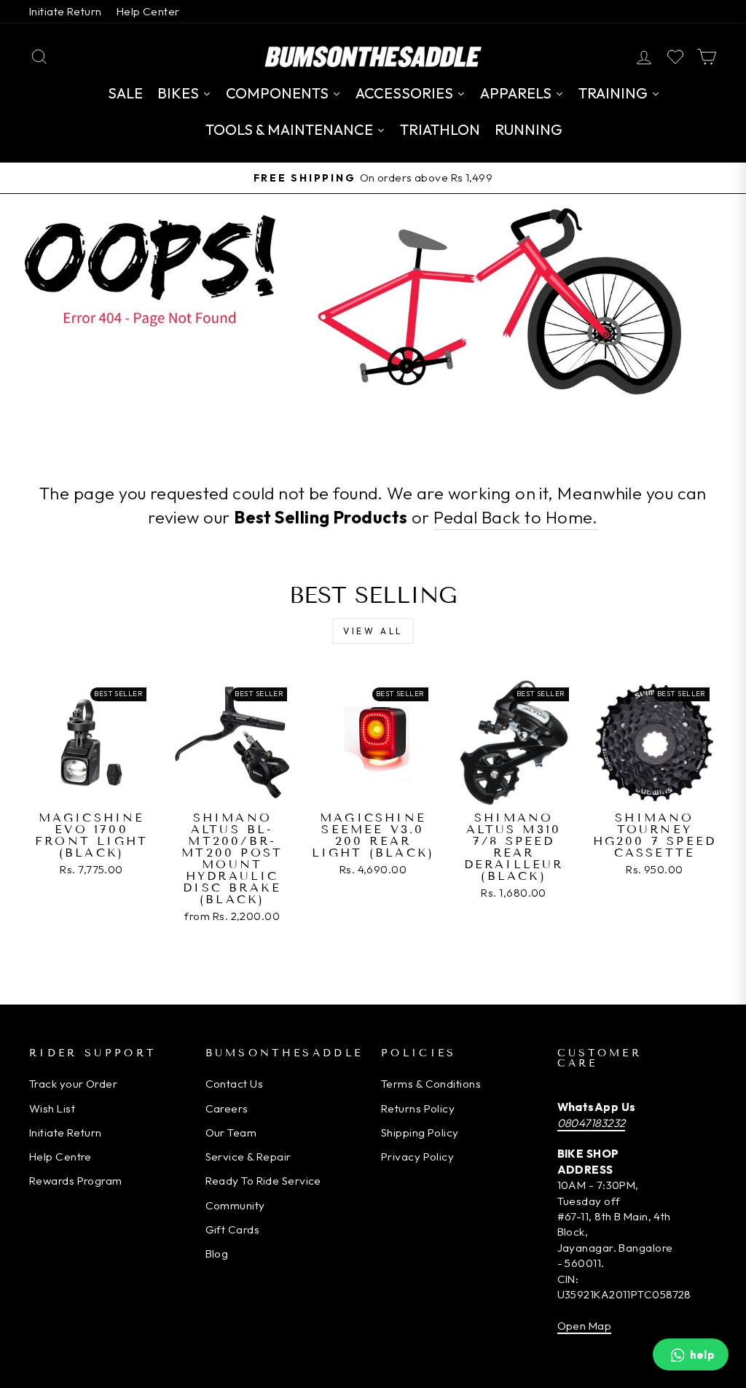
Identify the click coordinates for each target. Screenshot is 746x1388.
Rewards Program (75, 1181)
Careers (226, 1108)
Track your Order (73, 1084)
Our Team (231, 1132)
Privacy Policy (417, 1156)
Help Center (148, 11)
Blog (217, 1253)
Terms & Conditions (431, 1084)
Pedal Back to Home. (515, 517)
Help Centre (60, 1156)
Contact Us (234, 1084)
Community (235, 1205)
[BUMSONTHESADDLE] (373, 56)
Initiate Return (65, 11)
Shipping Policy (420, 1132)
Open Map (584, 1326)
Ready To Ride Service (263, 1181)
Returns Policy (418, 1108)
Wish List (52, 1108)
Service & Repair (248, 1156)
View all (373, 630)
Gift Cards (232, 1229)
